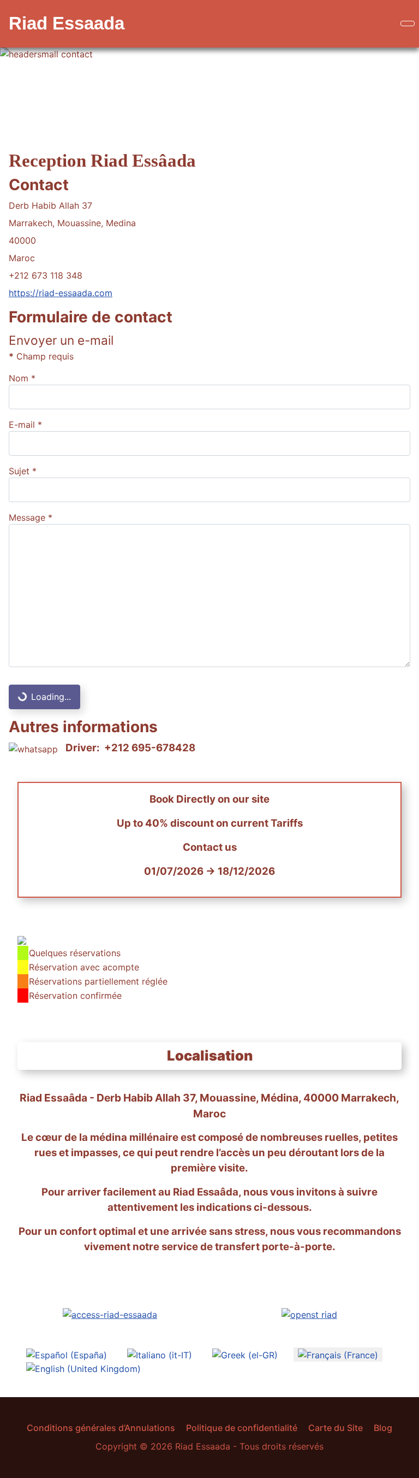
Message (30, 517)
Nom (22, 378)
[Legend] (21, 939)
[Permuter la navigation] (407, 23)
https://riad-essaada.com (60, 292)
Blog (383, 1427)
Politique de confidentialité (241, 1427)
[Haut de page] (405, 1464)
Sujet (23, 471)
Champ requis (41, 356)
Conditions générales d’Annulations (101, 1427)
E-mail (25, 424)
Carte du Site (335, 1427)
